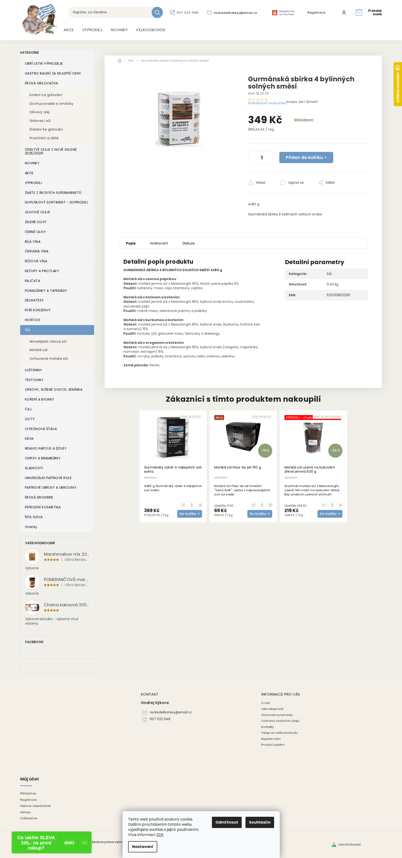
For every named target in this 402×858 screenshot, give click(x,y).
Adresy (25, 812)
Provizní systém (272, 745)
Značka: (302, 102)
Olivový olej (40, 112)
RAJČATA (32, 280)
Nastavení (142, 846)
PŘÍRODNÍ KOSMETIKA (43, 507)
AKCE (29, 173)
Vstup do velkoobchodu (279, 733)
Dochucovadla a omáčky (51, 103)
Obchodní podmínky (277, 715)
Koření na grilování (46, 95)
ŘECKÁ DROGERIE (39, 497)
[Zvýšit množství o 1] (271, 158)
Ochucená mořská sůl (49, 358)
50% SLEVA (34, 517)
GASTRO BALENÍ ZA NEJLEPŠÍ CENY (53, 73)
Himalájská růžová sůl (48, 341)
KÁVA (29, 438)
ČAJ (28, 409)
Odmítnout (226, 822)
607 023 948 (160, 719)
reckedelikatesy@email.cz (171, 712)
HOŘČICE (32, 320)
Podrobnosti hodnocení (267, 103)
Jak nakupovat (272, 709)
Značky (31, 527)
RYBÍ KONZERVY (38, 310)
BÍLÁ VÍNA (33, 241)
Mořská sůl (39, 350)
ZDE (160, 834)
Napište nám (271, 739)
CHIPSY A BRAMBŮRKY (43, 458)
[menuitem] (68, 30)
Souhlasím (260, 822)
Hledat (159, 12)
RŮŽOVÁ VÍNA (36, 261)
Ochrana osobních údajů (280, 721)
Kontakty (267, 727)
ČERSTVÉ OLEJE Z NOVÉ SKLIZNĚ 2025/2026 (51, 151)
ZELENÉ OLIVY (36, 222)
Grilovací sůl (40, 120)
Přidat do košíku (304, 157)
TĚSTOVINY (34, 380)
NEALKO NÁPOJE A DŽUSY (46, 448)
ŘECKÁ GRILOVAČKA (41, 83)
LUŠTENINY (33, 370)
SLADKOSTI (34, 468)
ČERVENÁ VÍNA (37, 251)
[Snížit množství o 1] (252, 158)
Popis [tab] (131, 243)
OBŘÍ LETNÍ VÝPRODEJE (44, 63)
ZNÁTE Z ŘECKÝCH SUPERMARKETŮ (53, 192)
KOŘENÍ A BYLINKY (39, 399)
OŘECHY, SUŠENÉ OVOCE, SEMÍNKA (54, 389)
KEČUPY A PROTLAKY (42, 271)
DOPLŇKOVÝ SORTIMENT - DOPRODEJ (56, 202)
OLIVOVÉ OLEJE (37, 212)
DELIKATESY (34, 300)
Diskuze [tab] (189, 243)
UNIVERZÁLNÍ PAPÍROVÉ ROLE (48, 478)
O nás (265, 703)
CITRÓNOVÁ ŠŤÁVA (41, 429)
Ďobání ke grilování (46, 129)
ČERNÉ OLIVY (35, 231)
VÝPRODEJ (33, 182)
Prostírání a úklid (44, 138)
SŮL (28, 329)
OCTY (30, 419)
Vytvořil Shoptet (349, 845)
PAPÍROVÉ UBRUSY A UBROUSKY (51, 487)
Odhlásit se (28, 818)
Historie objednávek (35, 806)
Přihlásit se (28, 793)
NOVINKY (32, 163)
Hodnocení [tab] (159, 243)
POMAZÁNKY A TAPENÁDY (46, 290)
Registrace (316, 13)
